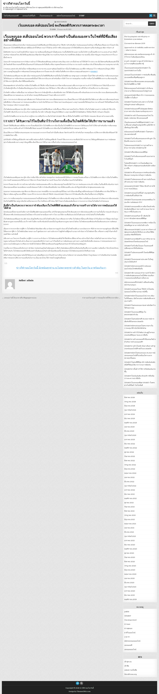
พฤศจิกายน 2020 (130, 549)
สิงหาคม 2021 (129, 511)
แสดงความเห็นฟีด (130, 670)
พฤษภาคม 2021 (130, 524)
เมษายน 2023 (129, 427)
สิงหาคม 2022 (129, 461)
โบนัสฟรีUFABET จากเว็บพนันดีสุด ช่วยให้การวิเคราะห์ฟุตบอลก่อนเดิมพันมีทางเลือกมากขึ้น (140, 165)
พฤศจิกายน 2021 (130, 498)
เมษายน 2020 (129, 578)
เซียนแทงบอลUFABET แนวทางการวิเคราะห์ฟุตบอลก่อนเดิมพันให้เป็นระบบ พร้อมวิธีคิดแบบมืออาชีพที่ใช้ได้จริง (140, 232)
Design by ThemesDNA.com (79, 691)
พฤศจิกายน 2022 (130, 448)
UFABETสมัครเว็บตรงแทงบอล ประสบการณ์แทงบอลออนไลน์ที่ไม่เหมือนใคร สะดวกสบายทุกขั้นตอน (139, 355)
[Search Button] (154, 15)
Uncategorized (62, 22)
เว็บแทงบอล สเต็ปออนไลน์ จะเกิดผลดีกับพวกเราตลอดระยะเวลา (61, 25)
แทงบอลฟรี (128, 645)
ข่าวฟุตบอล (128, 628)
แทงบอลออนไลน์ (130, 649)
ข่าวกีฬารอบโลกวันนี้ (16, 3)
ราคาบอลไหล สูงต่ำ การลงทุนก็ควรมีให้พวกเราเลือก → (101, 298)
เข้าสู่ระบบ (128, 662)
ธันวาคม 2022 (129, 444)
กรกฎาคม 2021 (130, 515)
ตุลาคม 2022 (129, 452)
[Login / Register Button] (150, 15)
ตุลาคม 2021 (129, 503)
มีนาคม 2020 (129, 583)
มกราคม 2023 (129, 439)
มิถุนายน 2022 (129, 469)
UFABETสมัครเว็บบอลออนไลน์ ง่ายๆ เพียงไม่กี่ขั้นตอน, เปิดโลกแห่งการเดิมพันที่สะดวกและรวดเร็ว (139, 298)
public (126, 612)
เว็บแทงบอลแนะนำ (46, 15)
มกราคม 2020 (129, 591)
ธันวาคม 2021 (129, 494)
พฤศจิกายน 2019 (130, 599)
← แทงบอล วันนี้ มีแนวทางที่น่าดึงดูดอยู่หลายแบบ (19, 298)
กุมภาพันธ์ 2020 (130, 587)
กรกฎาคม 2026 (130, 402)
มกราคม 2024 (129, 414)
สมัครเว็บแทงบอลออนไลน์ (66, 15)
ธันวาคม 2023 (129, 418)
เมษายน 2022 (129, 477)
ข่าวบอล (127, 624)
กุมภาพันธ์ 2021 (130, 536)
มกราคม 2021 (129, 540)
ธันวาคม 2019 (129, 595)
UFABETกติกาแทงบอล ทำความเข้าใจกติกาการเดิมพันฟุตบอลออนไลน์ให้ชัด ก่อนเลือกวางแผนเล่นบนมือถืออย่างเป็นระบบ (139, 275)
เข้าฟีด (126, 666)
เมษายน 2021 (129, 528)
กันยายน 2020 (129, 557)
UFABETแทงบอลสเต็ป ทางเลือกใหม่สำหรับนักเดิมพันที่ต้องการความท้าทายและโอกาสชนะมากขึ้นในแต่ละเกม (139, 209)
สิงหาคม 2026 (129, 397)
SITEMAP (81, 15)
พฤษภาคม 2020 (130, 574)
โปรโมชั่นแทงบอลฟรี (11, 15)
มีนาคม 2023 (129, 431)
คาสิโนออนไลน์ (129, 633)
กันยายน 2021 (129, 507)
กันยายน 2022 (129, 456)
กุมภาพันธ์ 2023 (130, 435)
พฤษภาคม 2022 (130, 473)
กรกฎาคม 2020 (130, 566)
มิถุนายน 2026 (129, 406)
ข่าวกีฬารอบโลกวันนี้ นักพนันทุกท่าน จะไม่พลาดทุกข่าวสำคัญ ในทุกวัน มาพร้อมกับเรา (61, 267)
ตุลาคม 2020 (129, 553)
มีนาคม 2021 (129, 532)
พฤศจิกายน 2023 (130, 423)
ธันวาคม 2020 (129, 545)
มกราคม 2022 (129, 490)
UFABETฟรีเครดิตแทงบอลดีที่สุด (135, 152)
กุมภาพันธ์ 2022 (130, 486)
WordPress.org (130, 674)
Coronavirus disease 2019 (134, 43)
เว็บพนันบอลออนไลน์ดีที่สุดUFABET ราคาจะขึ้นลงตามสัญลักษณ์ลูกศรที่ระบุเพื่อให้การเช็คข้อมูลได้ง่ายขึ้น (139, 125)
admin (54, 29)
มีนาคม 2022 (129, 482)
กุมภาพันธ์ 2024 (130, 410)
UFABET (94, 71)
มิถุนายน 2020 (129, 570)
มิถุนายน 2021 (129, 519)
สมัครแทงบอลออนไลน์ (132, 641)
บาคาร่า (127, 637)
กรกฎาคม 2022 (130, 465)
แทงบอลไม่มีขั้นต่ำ (29, 15)
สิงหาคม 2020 (129, 561)
